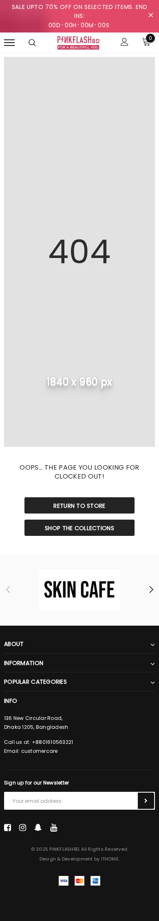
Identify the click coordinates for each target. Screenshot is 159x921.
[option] (79, 590)
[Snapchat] (38, 827)
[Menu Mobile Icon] (9, 42)
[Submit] (146, 801)
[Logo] (78, 42)
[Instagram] (22, 827)
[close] (151, 16)
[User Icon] (124, 43)
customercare (39, 751)
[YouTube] (53, 827)
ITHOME (110, 859)
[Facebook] (7, 827)
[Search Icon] (32, 42)
